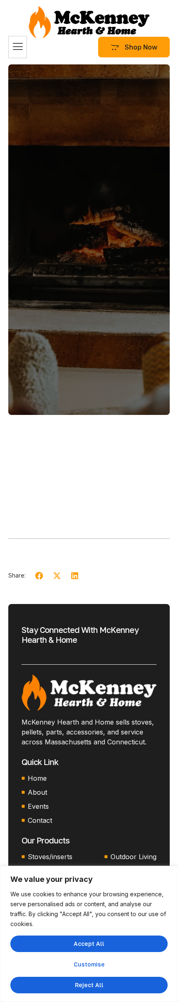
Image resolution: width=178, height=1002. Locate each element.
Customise (89, 964)
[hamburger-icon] (17, 47)
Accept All (89, 943)
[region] (89, 934)
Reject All (89, 984)
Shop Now (141, 47)
